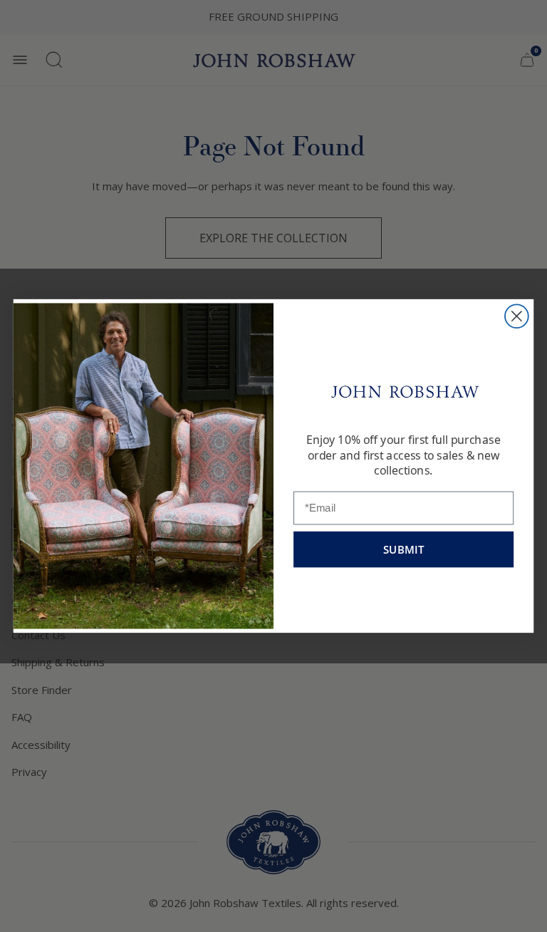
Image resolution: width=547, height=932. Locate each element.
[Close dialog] (516, 316)
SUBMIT (403, 549)
